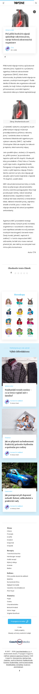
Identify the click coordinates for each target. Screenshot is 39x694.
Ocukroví (27, 665)
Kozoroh (30, 306)
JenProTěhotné (16, 660)
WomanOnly (17, 658)
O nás (20, 627)
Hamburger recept (14, 556)
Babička (10, 579)
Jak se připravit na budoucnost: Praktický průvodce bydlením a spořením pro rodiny (19, 444)
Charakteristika (12, 604)
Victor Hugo (11, 610)
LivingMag (19, 665)
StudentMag (14, 662)
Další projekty (19, 630)
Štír (30, 316)
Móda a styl (9, 386)
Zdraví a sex (9, 30)
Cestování (8, 491)
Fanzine (6, 662)
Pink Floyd (10, 591)
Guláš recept (11, 559)
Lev (9, 336)
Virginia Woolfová (13, 613)
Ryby (8, 316)
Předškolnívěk (27, 660)
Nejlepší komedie (13, 585)
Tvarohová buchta (13, 554)
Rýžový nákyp (12, 562)
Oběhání (7, 660)
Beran (30, 326)
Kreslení (10, 540)
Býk (20, 306)
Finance (8, 438)
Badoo (9, 568)
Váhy (19, 326)
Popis (9, 599)
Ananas (9, 565)
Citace (9, 531)
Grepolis (10, 546)
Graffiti (9, 537)
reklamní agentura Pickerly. (19, 656)
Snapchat (10, 543)
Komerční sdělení (16, 401)
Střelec (19, 316)
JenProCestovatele (26, 662)
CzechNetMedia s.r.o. (23, 651)
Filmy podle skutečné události (17, 576)
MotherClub (26, 658)
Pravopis (10, 534)
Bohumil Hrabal (12, 607)
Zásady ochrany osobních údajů (19, 633)
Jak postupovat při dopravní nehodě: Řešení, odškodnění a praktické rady (19, 498)
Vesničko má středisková (16, 588)
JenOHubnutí (18, 667)
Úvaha (9, 602)
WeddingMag (10, 665)
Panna (9, 306)
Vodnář (8, 326)
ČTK (12, 48)
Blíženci (30, 336)
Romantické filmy (13, 582)
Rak (19, 336)
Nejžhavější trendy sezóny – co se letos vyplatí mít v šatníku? (18, 393)
